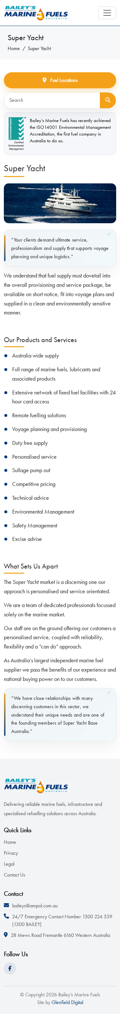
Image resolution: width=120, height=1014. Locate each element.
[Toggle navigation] (107, 12)
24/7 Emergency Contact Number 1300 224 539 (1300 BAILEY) (62, 920)
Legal (9, 863)
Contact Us (14, 874)
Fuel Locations (63, 80)
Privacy (11, 853)
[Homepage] (36, 12)
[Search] (108, 101)
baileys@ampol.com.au (35, 905)
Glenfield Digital (66, 1002)
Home (14, 48)
